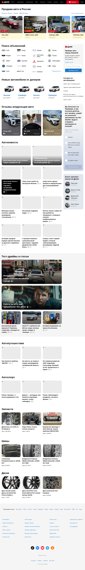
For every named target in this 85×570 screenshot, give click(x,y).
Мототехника (28, 519)
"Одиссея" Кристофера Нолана (72, 87)
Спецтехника (6, 537)
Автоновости (10, 142)
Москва (12, 2)
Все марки (19, 509)
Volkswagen (55, 61)
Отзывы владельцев (30, 530)
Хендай (56, 509)
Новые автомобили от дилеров (21, 79)
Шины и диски (6, 530)
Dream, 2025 (7, 131)
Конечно (70, 137)
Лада (55, 66)
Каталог (56, 2)
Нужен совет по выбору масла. (71, 84)
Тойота (25, 509)
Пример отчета (69, 62)
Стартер (65, 91)
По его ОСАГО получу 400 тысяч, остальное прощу (74, 145)
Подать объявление (7, 523)
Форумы (52, 523)
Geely (24, 50)
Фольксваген (67, 509)
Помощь (40, 560)
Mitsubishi (39, 61)
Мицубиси (40, 509)
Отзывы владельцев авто (18, 106)
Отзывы (49, 2)
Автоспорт (8, 377)
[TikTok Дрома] (32, 548)
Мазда (46, 509)
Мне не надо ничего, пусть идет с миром (73, 154)
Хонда (35, 509)
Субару (51, 509)
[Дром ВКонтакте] (37, 548)
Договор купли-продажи (31, 533)
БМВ (73, 509)
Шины (5, 441)
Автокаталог (28, 537)
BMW (9, 61)
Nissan (39, 66)
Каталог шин (53, 519)
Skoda (55, 50)
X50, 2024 (27, 131)
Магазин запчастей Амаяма (32, 526)
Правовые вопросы (55, 537)
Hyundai (24, 61)
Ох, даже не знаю (73, 160)
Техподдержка (74, 526)
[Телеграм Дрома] (47, 548)
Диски (5, 473)
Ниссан (30, 509)
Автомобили (20, 2)
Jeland (24, 66)
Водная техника (29, 523)
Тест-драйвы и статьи (15, 256)
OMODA (39, 71)
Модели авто (41, 555)
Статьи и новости (54, 526)
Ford (9, 71)
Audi (9, 50)
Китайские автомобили (8, 533)
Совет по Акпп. (67, 99)
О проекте (33, 560)
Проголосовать (73, 167)
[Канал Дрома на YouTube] (42, 548)
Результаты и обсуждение (71, 129)
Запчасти (42, 2)
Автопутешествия (13, 343)
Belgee (9, 55)
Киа (77, 509)
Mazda (39, 50)
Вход (82, 2)
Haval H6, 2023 (49, 131)
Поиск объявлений (13, 45)
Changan (9, 66)
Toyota (55, 55)
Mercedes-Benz (39, 55)
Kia (24, 71)
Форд (61, 509)
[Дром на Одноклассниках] (52, 548)
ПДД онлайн (53, 533)
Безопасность (73, 523)
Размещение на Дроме (76, 519)
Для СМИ (51, 560)
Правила (45, 560)
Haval (24, 55)
